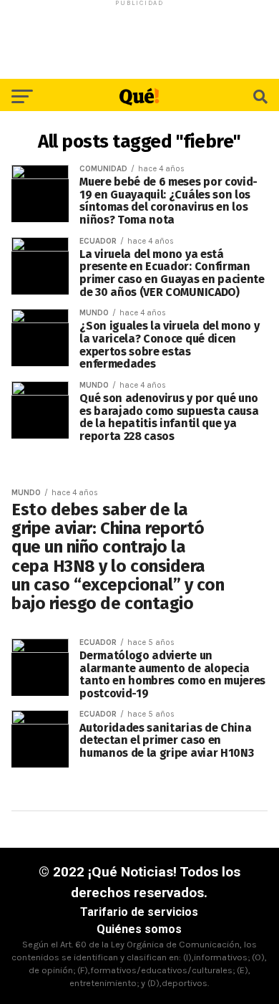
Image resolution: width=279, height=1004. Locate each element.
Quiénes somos (139, 929)
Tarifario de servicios (139, 912)
